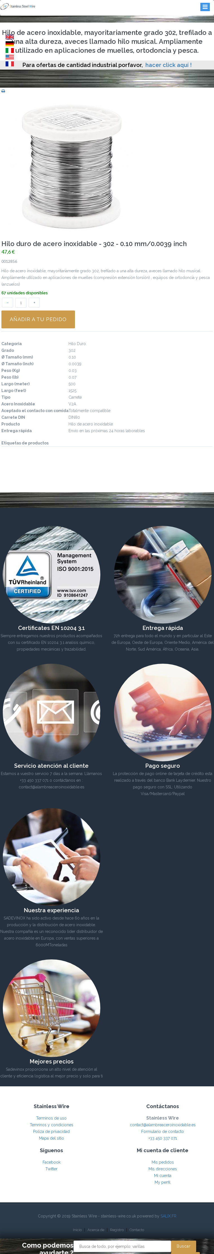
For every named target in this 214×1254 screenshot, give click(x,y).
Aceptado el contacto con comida (35, 410)
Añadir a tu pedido (38, 319)
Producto (10, 424)
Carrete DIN (13, 417)
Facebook (51, 1162)
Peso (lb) (9, 377)
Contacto (137, 1230)
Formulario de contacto (162, 1131)
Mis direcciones (163, 1169)
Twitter (51, 1169)
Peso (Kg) (10, 370)
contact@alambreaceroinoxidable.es (163, 1125)
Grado (7, 350)
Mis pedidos (163, 1162)
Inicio (77, 1230)
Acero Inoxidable (18, 404)
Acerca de (95, 1230)
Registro (117, 1230)
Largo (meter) (15, 384)
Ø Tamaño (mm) (17, 357)
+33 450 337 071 (163, 1138)
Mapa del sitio (51, 1138)
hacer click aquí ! (168, 65)
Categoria (11, 343)
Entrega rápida (16, 431)
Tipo (5, 397)
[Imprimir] (3, 91)
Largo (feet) (13, 390)
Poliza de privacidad (51, 1131)
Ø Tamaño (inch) (17, 364)
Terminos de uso (51, 1118)
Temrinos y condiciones (51, 1125)
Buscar (184, 1246)
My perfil (163, 1182)
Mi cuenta (162, 1175)
